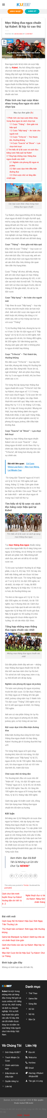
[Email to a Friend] (26, 876)
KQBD (19, 1115)
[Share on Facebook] (16, 876)
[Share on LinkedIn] (35, 876)
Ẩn (32, 113)
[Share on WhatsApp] (12, 876)
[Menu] (3, 4)
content (29, 34)
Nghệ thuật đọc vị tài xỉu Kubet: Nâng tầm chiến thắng (35, 898)
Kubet (5, 991)
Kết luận (11, 178)
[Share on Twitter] (21, 876)
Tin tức (26, 885)
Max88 (27, 1115)
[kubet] (23, 4)
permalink (8, 888)
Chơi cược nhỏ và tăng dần (23, 175)
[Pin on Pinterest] (30, 876)
